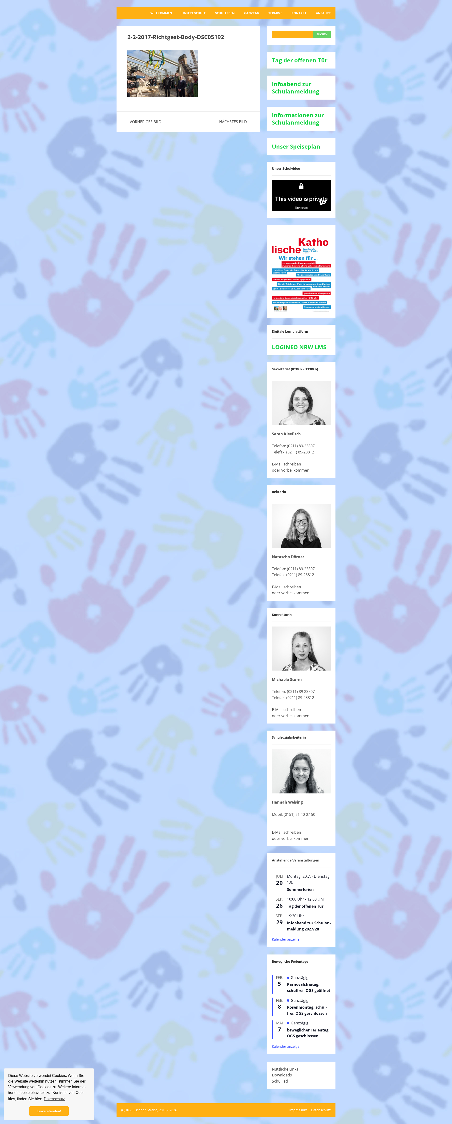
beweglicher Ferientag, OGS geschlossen (308, 1033)
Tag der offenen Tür (305, 906)
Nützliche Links (285, 1069)
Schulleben (225, 13)
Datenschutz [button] (54, 1099)
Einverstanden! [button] (49, 1111)
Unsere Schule (194, 13)
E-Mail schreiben (286, 464)
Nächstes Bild (233, 121)
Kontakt (299, 13)
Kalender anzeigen (287, 939)
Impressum (298, 1110)
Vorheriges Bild (145, 121)
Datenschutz (321, 1110)
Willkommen (161, 13)
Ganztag (251, 13)
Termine (275, 13)
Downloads (282, 1075)
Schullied (280, 1081)
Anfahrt (323, 13)
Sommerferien (300, 889)
